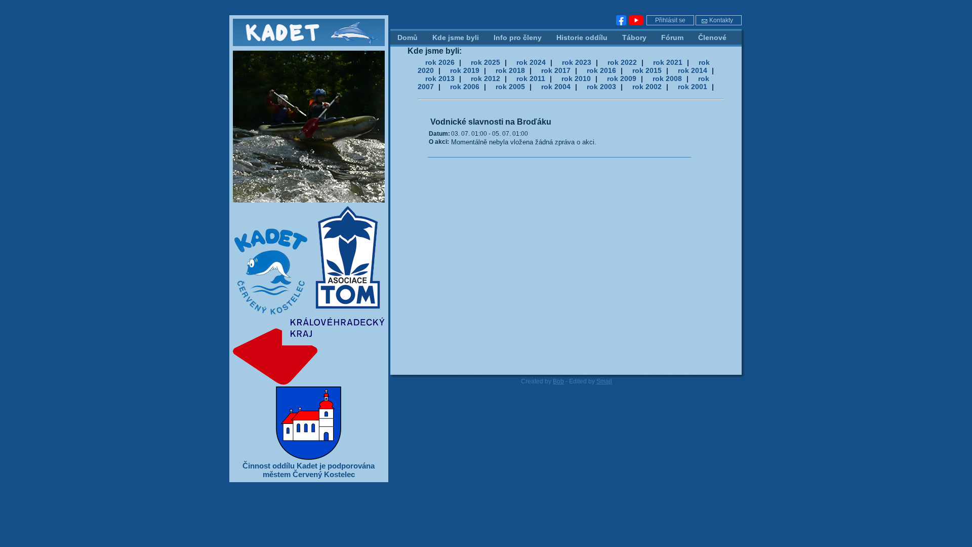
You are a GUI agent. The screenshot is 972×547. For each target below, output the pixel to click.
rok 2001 (692, 87)
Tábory (634, 37)
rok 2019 (464, 70)
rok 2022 (622, 62)
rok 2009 (621, 78)
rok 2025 (485, 62)
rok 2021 (667, 62)
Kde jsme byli (455, 37)
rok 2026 (440, 62)
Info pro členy (518, 37)
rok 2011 (530, 78)
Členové (712, 37)
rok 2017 (556, 70)
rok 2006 (464, 87)
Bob (558, 381)
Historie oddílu (582, 37)
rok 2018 (510, 70)
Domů (407, 37)
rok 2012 (485, 78)
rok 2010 (576, 78)
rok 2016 (601, 70)
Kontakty (721, 20)
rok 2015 (647, 70)
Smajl (604, 381)
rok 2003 (601, 87)
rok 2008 (667, 78)
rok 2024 (531, 62)
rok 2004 (556, 87)
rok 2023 (576, 62)
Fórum (672, 37)
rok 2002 (647, 87)
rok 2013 (440, 78)
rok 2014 (692, 70)
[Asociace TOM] (347, 314)
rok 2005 (510, 87)
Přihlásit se (670, 20)
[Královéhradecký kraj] (309, 382)
